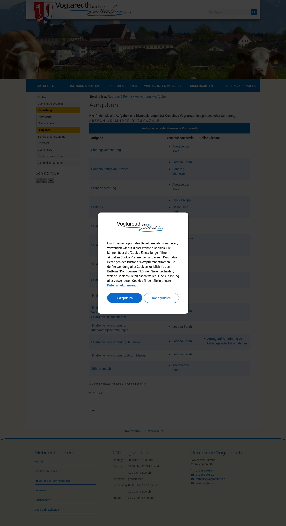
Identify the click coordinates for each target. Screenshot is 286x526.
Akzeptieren (125, 298)
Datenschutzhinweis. (121, 285)
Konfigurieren (161, 298)
